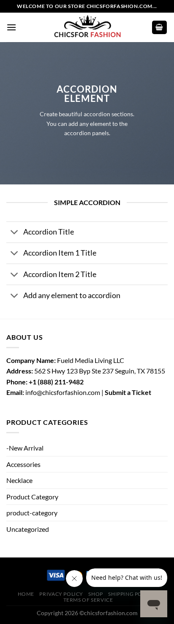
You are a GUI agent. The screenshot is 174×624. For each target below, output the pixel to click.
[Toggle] (14, 233)
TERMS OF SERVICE (88, 600)
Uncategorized (27, 529)
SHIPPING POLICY (131, 594)
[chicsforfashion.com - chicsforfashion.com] (87, 27)
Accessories (23, 464)
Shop (95, 594)
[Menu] (11, 27)
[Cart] (159, 28)
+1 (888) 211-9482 (56, 382)
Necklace (19, 480)
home (26, 594)
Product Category (32, 497)
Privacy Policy (61, 594)
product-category (31, 513)
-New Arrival (25, 448)
